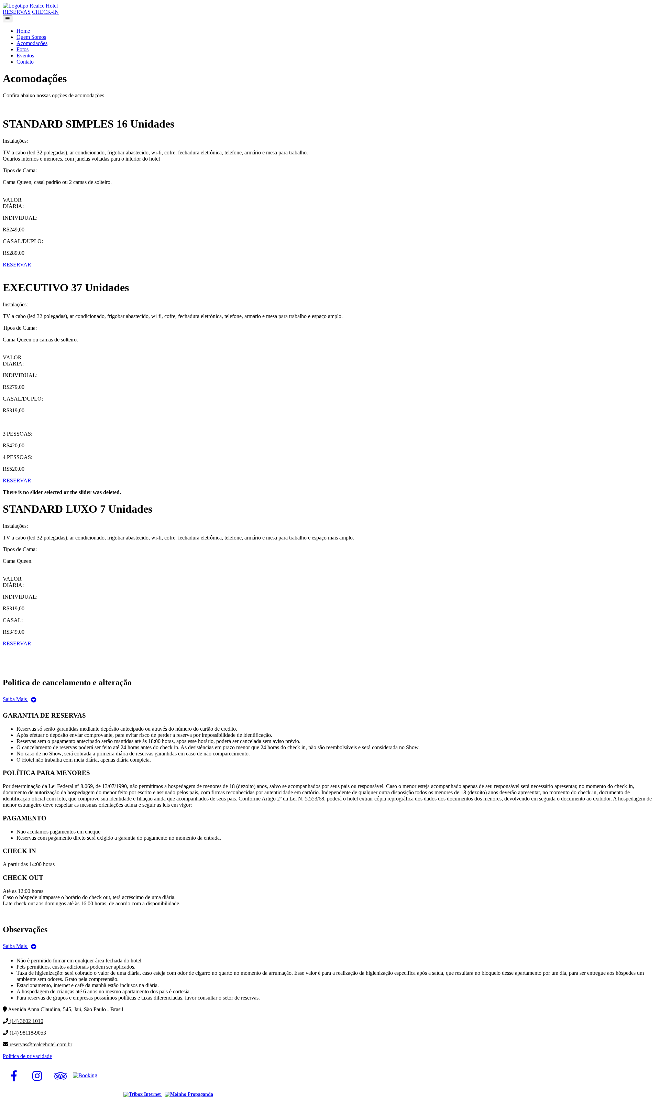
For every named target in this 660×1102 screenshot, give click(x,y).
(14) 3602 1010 (25, 1021)
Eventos (25, 55)
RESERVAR (17, 265)
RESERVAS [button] (17, 12)
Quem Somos (31, 37)
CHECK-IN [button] (45, 12)
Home (23, 31)
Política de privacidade (27, 1056)
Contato (25, 62)
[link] (14, 1076)
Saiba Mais (15, 699)
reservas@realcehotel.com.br (40, 1044)
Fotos (22, 49)
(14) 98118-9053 (27, 1033)
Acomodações (31, 43)
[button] (7, 18)
